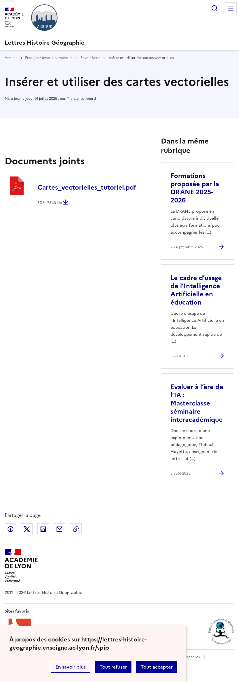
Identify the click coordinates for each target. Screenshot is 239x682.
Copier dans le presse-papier (76, 529)
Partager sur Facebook (10, 529)
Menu (231, 8)
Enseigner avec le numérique (49, 57)
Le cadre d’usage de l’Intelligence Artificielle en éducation (196, 290)
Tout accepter (157, 666)
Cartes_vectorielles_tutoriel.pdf (87, 187)
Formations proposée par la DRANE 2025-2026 (195, 188)
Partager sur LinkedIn (43, 529)
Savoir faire (90, 57)
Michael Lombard (81, 98)
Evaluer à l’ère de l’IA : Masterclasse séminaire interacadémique (197, 403)
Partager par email (59, 529)
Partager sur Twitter (27, 529)
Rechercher (214, 8)
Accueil (11, 57)
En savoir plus (70, 666)
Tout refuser (113, 666)
